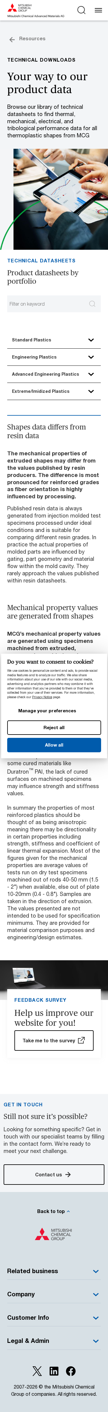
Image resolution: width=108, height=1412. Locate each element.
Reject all (54, 727)
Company (21, 1294)
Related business (32, 1270)
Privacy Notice (42, 697)
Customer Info (28, 1317)
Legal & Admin (28, 1340)
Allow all (54, 744)
